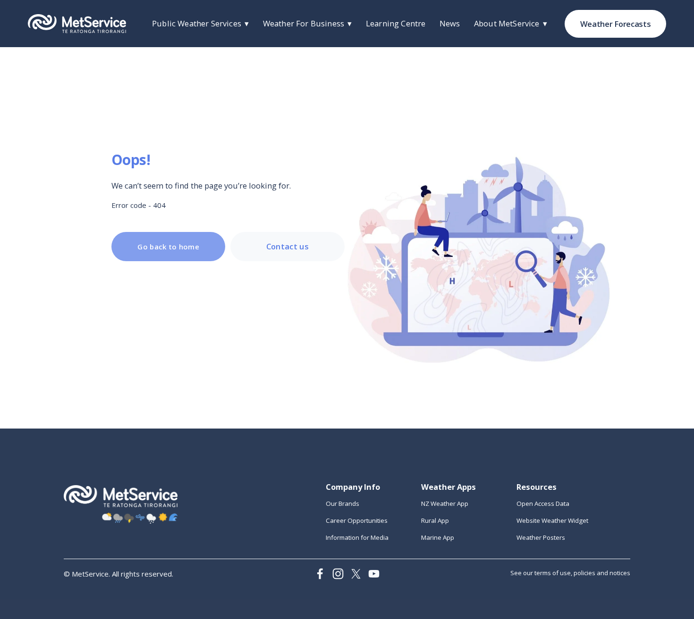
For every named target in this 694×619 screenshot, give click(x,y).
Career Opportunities (357, 520)
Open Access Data (542, 503)
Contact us (287, 246)
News (450, 23)
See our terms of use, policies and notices (570, 573)
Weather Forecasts (615, 23)
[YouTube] (374, 573)
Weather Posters (540, 537)
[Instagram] (338, 573)
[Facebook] (320, 573)
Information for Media (357, 537)
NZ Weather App (444, 503)
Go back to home (168, 246)
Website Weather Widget (552, 520)
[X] (356, 573)
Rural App (435, 520)
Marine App (437, 537)
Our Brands (342, 503)
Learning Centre (395, 23)
